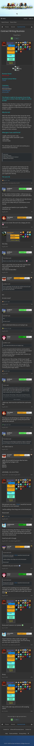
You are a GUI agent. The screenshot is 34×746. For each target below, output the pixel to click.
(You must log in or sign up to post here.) (17, 716)
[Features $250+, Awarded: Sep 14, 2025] (16, 47)
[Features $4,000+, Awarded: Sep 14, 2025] (30, 49)
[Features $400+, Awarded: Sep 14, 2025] (21, 47)
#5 (32, 272)
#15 (32, 568)
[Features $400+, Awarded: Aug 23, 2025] (30, 235)
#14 (32, 541)
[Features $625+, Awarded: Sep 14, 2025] (25, 47)
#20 (32, 711)
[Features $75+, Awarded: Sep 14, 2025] (23, 45)
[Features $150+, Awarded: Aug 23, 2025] (21, 235)
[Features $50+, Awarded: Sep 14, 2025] (21, 45)
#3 (32, 227)
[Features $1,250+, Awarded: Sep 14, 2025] (16, 49)
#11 (32, 449)
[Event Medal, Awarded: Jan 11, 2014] (28, 43)
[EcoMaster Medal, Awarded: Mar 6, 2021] (19, 43)
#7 (32, 331)
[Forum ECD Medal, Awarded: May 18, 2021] (23, 43)
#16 (32, 595)
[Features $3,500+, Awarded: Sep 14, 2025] (28, 49)
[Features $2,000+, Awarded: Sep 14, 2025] (21, 49)
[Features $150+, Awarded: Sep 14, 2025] (28, 45)
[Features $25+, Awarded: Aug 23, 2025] (23, 232)
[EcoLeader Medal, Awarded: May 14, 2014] (31, 278)
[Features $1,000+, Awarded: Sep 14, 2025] (30, 47)
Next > (17, 38)
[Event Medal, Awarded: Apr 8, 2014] (31, 546)
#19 (32, 677)
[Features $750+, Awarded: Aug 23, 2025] (25, 237)
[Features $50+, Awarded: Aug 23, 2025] (25, 232)
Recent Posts (13, 22)
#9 (32, 406)
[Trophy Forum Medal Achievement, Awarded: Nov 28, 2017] (28, 237)
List (8, 180)
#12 (32, 474)
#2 (32, 211)
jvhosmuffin (5, 92)
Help (6, 733)
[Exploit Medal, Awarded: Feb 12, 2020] (16, 45)
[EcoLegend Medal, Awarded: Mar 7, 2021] (21, 43)
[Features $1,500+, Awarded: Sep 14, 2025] (19, 49)
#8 (32, 373)
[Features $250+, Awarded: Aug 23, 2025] (25, 235)
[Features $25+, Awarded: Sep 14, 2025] (19, 45)
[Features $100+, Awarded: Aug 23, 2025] (30, 232)
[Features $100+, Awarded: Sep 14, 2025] (25, 45)
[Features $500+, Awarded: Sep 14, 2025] (23, 47)
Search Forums (5, 22)
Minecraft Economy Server (17, 729)
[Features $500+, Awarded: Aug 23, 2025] (21, 237)
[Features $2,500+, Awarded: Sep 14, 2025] (23, 49)
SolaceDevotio (6, 90)
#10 (32, 427)
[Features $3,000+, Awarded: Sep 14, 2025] (25, 49)
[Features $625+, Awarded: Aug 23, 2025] (23, 237)
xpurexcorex (5, 87)
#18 (32, 644)
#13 (32, 519)
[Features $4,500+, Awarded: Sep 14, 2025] (16, 52)
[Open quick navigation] (31, 26)
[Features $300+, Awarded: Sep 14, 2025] (19, 47)
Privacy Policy (22, 733)
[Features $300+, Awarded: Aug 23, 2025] (28, 235)
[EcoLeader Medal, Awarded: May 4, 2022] (21, 232)
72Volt (4, 80)
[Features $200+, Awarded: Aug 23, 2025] (23, 235)
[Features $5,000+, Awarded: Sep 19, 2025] (19, 52)
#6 (32, 304)
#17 (32, 627)
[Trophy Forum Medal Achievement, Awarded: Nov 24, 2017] (21, 52)
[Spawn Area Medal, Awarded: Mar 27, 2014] (30, 43)
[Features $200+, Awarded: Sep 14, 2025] (30, 45)
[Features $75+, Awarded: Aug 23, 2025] (28, 232)
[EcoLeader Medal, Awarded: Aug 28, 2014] (16, 43)
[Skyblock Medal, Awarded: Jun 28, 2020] (25, 43)
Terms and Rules (13, 733)
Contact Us (6, 729)
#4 (32, 246)
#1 (32, 183)
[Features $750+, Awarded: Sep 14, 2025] (28, 47)
